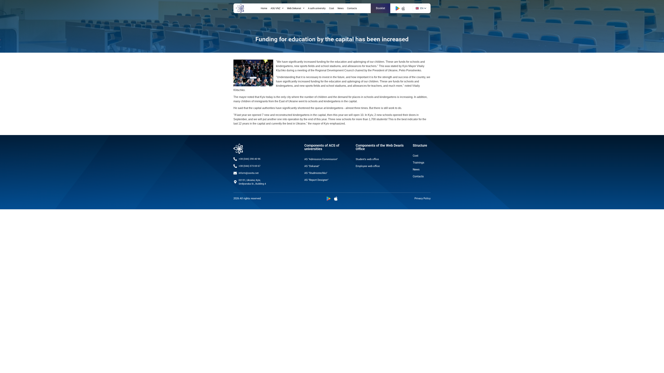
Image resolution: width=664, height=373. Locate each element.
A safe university (317, 8)
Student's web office (367, 159)
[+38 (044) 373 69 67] (235, 166)
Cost (331, 8)
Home (264, 8)
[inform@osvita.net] (235, 173)
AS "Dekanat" (312, 166)
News (341, 8)
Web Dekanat (294, 8)
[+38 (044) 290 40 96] (235, 159)
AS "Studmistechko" (315, 173)
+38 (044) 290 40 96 (249, 158)
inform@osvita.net (249, 173)
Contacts (352, 8)
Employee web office (368, 166)
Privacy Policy (422, 198)
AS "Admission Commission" (321, 159)
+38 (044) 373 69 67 (249, 166)
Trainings (418, 162)
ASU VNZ (275, 8)
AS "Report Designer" (316, 179)
